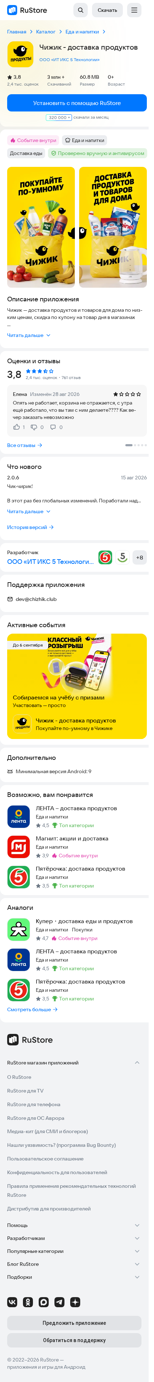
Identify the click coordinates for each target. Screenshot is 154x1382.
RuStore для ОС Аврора (35, 1118)
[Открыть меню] (134, 10)
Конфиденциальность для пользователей (57, 1172)
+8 (139, 557)
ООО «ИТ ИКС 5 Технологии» (69, 59)
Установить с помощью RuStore (77, 102)
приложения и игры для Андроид (46, 1367)
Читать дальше (25, 335)
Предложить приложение (74, 1323)
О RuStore (19, 1077)
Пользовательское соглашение (45, 1158)
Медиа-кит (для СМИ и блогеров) (47, 1131)
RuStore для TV (25, 1090)
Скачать (107, 10)
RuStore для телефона (34, 1104)
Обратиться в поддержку (74, 1340)
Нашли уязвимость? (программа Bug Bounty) (61, 1145)
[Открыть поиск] (80, 10)
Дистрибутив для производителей (49, 1208)
